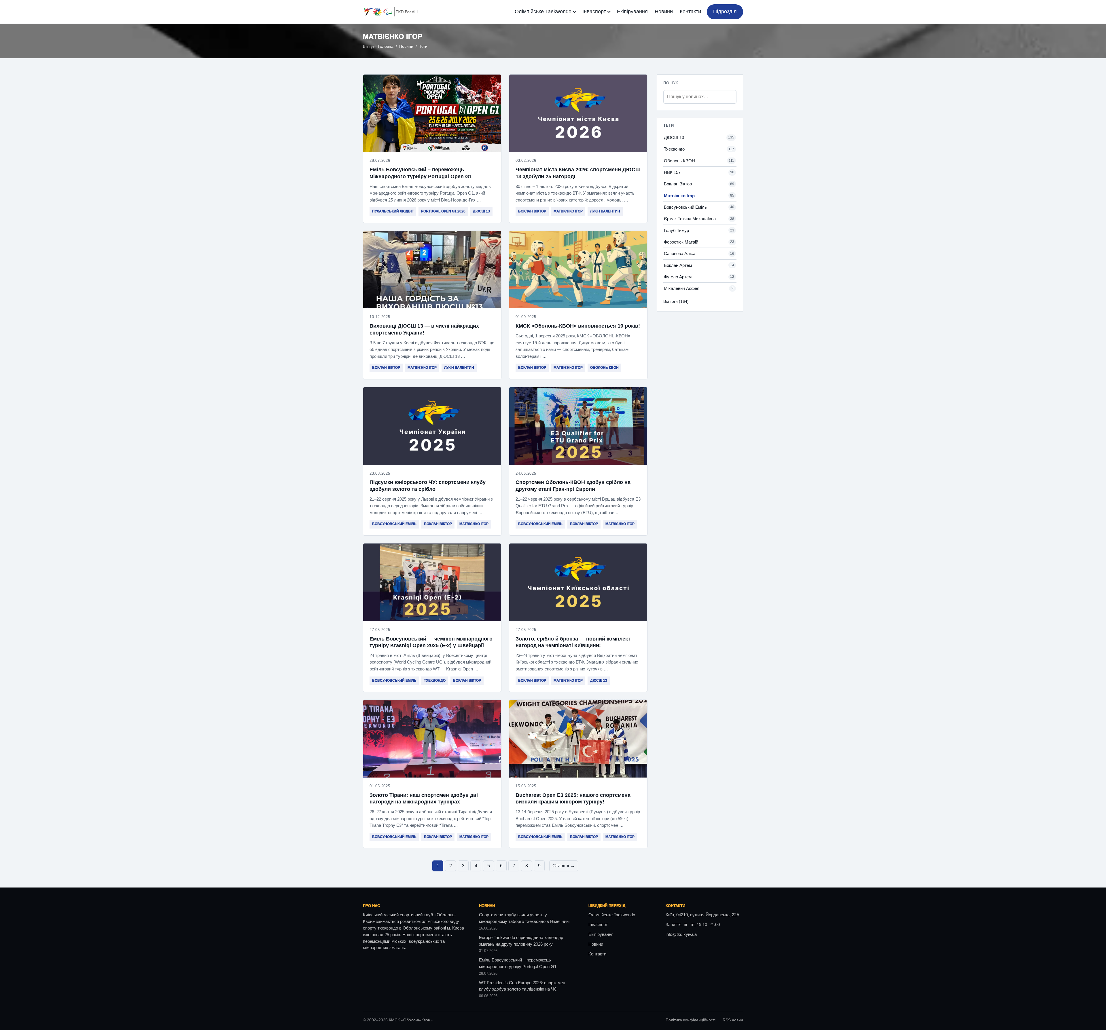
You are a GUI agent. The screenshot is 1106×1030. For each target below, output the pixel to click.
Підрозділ (725, 11)
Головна (385, 46)
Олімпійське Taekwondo (543, 11)
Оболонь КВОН (604, 367)
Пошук (670, 83)
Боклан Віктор (532, 211)
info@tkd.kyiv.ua (681, 934)
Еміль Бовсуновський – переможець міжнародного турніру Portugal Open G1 (517, 963)
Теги (423, 46)
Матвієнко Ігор (568, 211)
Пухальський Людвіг (393, 211)
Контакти (690, 11)
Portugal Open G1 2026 (443, 211)
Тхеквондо (435, 680)
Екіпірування (632, 11)
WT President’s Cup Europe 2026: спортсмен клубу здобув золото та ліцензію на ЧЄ (522, 986)
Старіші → (563, 865)
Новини (664, 11)
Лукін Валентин (605, 211)
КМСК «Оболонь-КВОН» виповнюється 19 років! (578, 326)
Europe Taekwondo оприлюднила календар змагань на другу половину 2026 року (521, 941)
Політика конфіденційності (690, 1020)
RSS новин (733, 1020)
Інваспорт (594, 11)
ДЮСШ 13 (481, 211)
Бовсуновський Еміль (394, 524)
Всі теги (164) (676, 301)
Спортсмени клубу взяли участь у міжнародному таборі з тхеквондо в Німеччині (524, 918)
